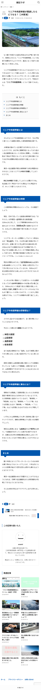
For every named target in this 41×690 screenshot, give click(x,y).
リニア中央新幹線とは (14, 101)
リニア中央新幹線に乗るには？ (17, 112)
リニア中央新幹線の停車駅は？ (17, 108)
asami (20, 544)
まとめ (8, 115)
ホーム (3, 679)
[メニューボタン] (2, 2)
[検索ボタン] (38, 2)
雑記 (6, 18)
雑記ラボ (20, 2)
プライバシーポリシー (15, 679)
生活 (12, 18)
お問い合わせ (29, 679)
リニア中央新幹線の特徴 (14, 105)
